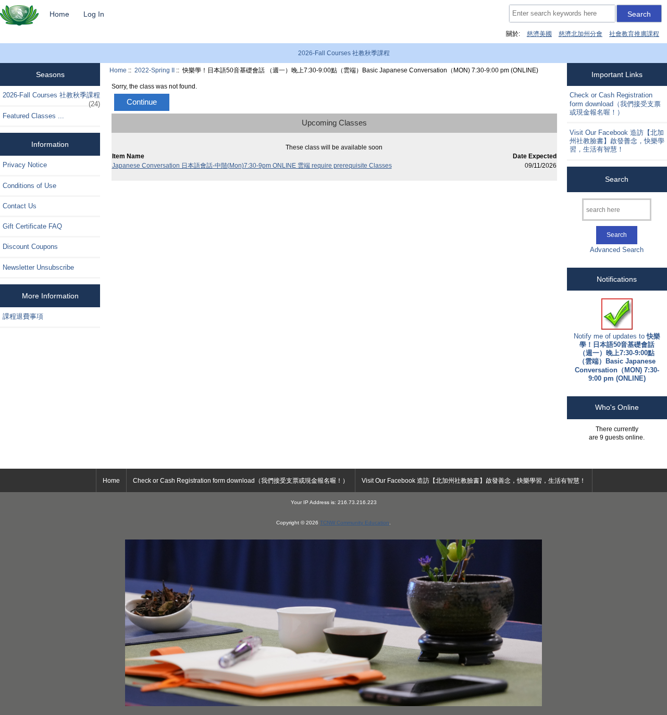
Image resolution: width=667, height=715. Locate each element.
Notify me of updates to (617, 357)
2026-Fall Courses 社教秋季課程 (344, 53)
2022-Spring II (154, 70)
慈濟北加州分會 (580, 33)
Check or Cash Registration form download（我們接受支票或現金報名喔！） (615, 103)
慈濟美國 (539, 33)
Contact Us (19, 206)
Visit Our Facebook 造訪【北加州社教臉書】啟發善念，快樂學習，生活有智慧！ (617, 141)
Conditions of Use (29, 186)
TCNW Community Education (354, 522)
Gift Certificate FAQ (32, 226)
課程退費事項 (23, 316)
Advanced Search (617, 250)
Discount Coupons (30, 246)
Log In (93, 14)
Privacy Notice (25, 165)
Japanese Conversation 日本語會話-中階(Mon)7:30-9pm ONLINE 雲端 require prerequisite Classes (252, 165)
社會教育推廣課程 (634, 33)
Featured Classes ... (33, 116)
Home (59, 14)
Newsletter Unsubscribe (38, 267)
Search (616, 179)
